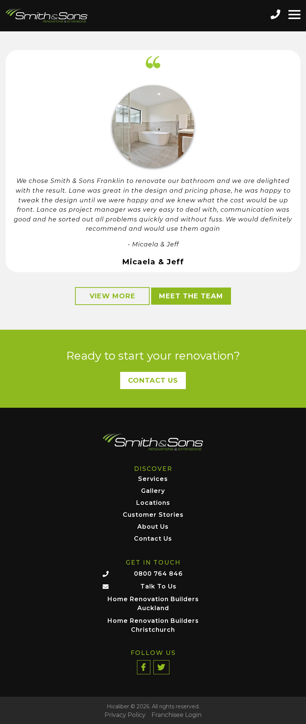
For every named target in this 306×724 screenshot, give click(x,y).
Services (153, 479)
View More (112, 296)
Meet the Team (191, 296)
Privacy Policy (125, 715)
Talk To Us (158, 586)
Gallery (153, 491)
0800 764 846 (158, 573)
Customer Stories (153, 515)
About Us (153, 527)
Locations (153, 503)
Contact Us (153, 380)
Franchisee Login (177, 715)
